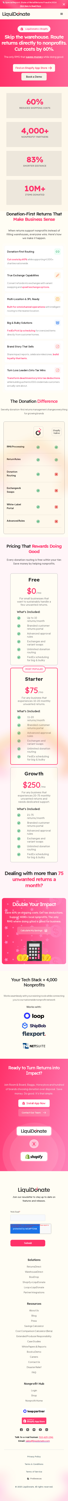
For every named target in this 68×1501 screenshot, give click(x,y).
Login (34, 1390)
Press (34, 1320)
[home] (16, 14)
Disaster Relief (34, 1367)
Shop (34, 1395)
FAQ (34, 1372)
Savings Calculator (34, 1326)
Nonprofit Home (34, 1400)
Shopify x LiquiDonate (34, 1282)
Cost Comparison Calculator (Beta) (34, 1331)
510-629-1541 (46, 1437)
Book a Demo (34, 1351)
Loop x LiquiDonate (34, 1287)
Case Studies (34, 1341)
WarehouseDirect (34, 1271)
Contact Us (34, 1362)
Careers (34, 1356)
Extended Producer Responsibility (34, 1336)
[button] (61, 14)
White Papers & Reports (34, 1346)
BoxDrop (34, 1277)
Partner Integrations (34, 1292)
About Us (34, 1310)
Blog (34, 1315)
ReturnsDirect (34, 1266)
